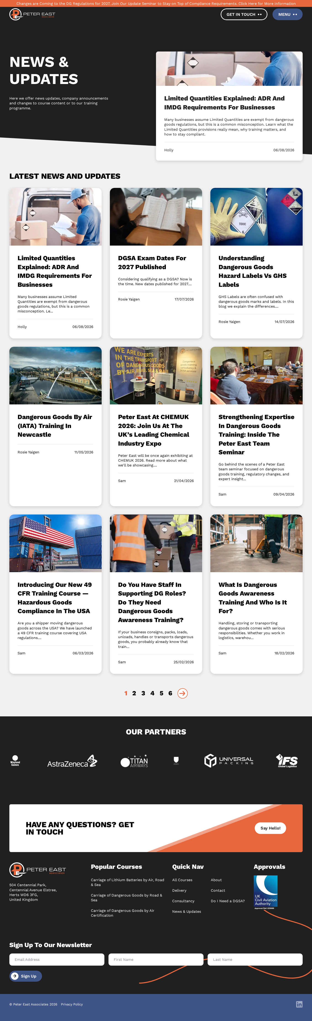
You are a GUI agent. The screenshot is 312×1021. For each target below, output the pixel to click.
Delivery (179, 890)
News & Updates (186, 911)
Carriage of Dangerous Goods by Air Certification (122, 913)
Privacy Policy (72, 1004)
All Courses (182, 880)
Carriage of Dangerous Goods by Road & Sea (126, 897)
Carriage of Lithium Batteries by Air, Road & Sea (127, 882)
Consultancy (183, 901)
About (216, 880)
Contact (218, 890)
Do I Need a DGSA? (228, 901)
